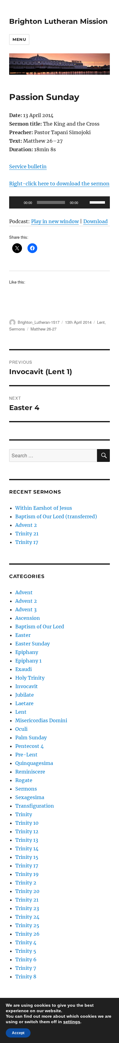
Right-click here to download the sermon (59, 183)
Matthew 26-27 (43, 329)
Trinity (23, 814)
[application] (59, 202)
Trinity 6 (26, 959)
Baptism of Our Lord (39, 626)
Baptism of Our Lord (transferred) (56, 516)
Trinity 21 (26, 533)
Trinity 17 (26, 542)
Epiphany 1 (28, 661)
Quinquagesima (34, 763)
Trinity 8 (25, 976)
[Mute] (85, 202)
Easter (23, 635)
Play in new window (55, 221)
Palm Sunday (31, 737)
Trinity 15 (26, 857)
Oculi (21, 729)
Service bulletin (28, 166)
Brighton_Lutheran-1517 (39, 322)
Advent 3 (26, 609)
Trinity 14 (26, 848)
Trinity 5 (25, 951)
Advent (24, 592)
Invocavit (26, 686)
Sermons (17, 329)
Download (95, 221)
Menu (19, 39)
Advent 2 (26, 525)
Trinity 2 (25, 883)
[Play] (17, 202)
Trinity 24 (27, 917)
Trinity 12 (26, 831)
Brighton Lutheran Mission (58, 21)
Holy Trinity (30, 678)
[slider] (98, 201)
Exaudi (23, 669)
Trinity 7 (25, 968)
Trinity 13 (26, 840)
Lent (101, 322)
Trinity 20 (27, 891)
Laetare (24, 703)
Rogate (23, 780)
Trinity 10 (26, 823)
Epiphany (26, 652)
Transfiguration (34, 806)
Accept (18, 1033)
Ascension (27, 618)
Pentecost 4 (29, 746)
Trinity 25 (27, 925)
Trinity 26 (27, 934)
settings (71, 1021)
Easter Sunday (32, 644)
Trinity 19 (27, 874)
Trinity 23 (27, 908)
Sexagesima (29, 797)
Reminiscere (30, 772)
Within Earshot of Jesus (43, 508)
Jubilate (24, 695)
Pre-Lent (26, 755)
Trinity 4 (25, 942)
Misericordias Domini (41, 720)
